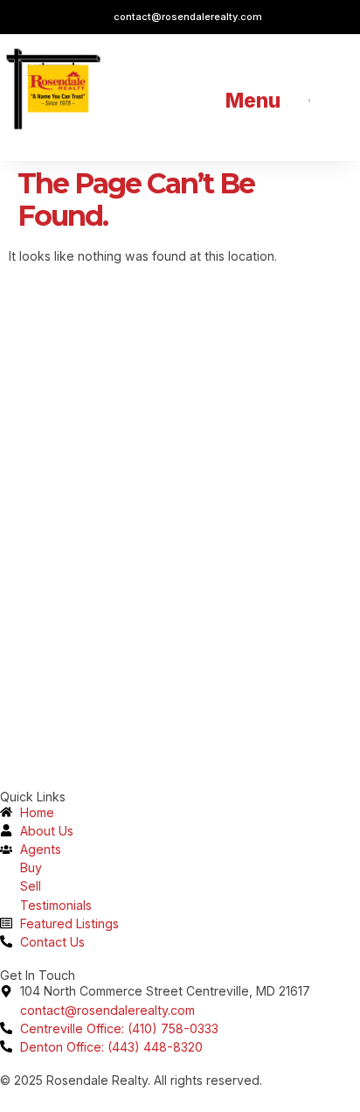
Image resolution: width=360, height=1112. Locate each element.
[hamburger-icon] (309, 100)
